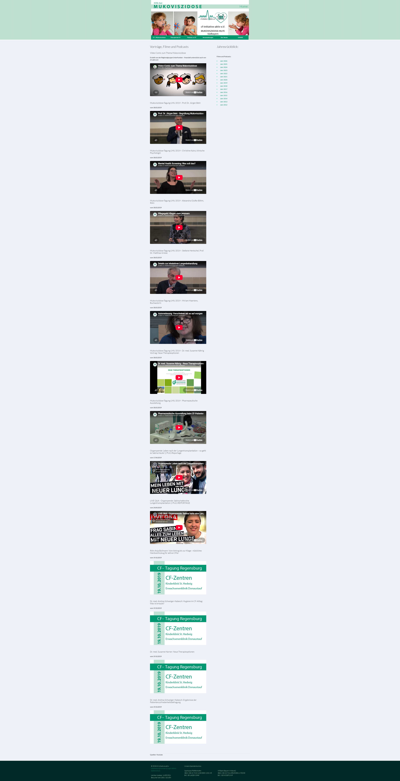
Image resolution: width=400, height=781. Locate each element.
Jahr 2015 (222, 95)
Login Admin (171, 768)
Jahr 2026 (222, 61)
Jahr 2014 (222, 98)
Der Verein (224, 37)
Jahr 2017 (222, 89)
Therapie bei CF (175, 37)
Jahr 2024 (222, 67)
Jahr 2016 (222, 92)
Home (244, 6)
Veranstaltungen (208, 37)
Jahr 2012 (222, 105)
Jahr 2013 (222, 102)
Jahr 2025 (222, 64)
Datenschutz (155, 771)
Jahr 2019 (222, 83)
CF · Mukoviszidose (159, 37)
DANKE (240, 37)
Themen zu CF (191, 37)
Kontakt (163, 768)
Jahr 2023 (222, 70)
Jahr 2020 (222, 80)
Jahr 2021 (222, 77)
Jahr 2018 (222, 86)
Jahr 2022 (222, 73)
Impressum (155, 768)
